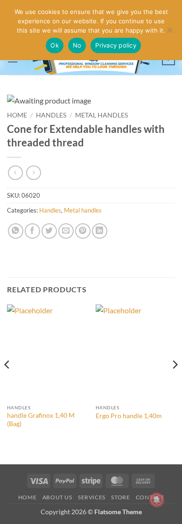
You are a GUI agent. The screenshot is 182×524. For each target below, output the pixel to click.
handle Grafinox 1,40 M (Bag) (41, 419)
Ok (54, 45)
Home (17, 115)
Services (91, 497)
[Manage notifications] (156, 499)
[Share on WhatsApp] (15, 231)
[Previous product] (33, 172)
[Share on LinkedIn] (99, 231)
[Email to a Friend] (66, 231)
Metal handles (101, 115)
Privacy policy (115, 45)
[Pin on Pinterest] (83, 231)
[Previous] (7, 383)
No (77, 45)
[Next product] (15, 172)
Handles (51, 115)
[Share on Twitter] (49, 231)
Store (120, 497)
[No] (169, 32)
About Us (57, 497)
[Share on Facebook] (32, 231)
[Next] (174, 383)
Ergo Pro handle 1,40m (129, 416)
